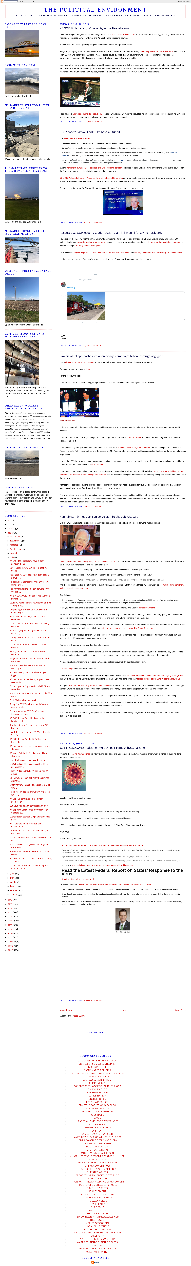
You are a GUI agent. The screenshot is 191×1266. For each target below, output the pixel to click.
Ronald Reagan (68, 669)
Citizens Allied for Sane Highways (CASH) (97, 1074)
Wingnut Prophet (97, 1252)
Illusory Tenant (97, 1124)
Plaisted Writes (97, 1172)
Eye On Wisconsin (97, 1102)
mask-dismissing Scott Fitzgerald (91, 242)
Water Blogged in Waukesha (97, 1239)
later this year (97, 464)
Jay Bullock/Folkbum (97, 1144)
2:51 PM (87, 346)
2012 (10, 929)
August (14, 553)
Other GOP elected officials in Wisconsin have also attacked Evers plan (91, 178)
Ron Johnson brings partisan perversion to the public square (99, 516)
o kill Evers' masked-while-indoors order (162, 242)
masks (120, 160)
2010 (10, 937)
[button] (68, 322)
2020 (10, 533)
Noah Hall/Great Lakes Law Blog (97, 1163)
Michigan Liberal (98, 1150)
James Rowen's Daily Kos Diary (97, 1140)
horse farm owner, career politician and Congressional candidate (95, 168)
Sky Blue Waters (97, 1188)
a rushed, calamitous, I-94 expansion (134, 448)
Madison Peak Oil (97, 1147)
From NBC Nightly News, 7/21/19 (67, 420)
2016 (10, 912)
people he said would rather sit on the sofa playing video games (155, 675)
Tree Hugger (97, 1220)
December (15, 537)
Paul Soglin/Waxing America (97, 1169)
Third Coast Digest (97, 1214)
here (88, 369)
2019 (10, 900)
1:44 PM (87, 506)
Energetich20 (97, 1099)
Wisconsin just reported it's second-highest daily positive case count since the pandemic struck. (102, 845)
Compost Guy (97, 1083)
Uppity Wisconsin (97, 1223)
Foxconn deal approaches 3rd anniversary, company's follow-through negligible (112, 356)
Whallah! (98, 1246)
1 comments (97, 222)
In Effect (97, 1131)
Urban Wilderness (97, 1226)
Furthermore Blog (97, 1109)
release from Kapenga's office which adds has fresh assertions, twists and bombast (115, 884)
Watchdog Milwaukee (97, 1230)
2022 (10, 525)
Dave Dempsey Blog (97, 1093)
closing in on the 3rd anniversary (79, 362)
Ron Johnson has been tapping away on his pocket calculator (88, 561)
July (12, 558)
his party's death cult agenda (88, 246)
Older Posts (180, 1010)
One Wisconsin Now (97, 1166)
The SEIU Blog (97, 1210)
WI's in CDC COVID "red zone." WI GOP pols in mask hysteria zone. (103, 748)
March (13, 886)
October (14, 545)
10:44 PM (87, 122)
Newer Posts (66, 1010)
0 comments (96, 346)
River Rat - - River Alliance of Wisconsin (97, 1182)
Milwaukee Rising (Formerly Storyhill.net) (97, 1156)
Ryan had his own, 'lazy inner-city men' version (89, 685)
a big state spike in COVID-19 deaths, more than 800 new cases (100, 252)
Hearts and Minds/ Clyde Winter (97, 1121)
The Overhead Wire (97, 1204)
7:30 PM (87, 222)
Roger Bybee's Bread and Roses (97, 1185)
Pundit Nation (97, 1179)
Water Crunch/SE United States (97, 1242)
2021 (10, 529)
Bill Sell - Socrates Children (97, 1064)
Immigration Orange (97, 1128)
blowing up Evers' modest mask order (156, 51)
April (12, 882)
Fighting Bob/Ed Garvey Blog (97, 1105)
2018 (10, 904)
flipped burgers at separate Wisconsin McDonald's (159, 679)
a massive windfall (147, 608)
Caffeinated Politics (97, 1070)
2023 (10, 520)
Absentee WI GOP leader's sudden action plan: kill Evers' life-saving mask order (112, 233)
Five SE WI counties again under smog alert (30, 760)
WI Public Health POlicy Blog (97, 1249)
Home (123, 1010)
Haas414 (97, 1118)
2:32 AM (87, 733)
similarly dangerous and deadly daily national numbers (158, 252)
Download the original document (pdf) (78, 879)
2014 (10, 921)
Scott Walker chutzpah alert (23, 700)
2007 (10, 950)
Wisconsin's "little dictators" (124, 34)
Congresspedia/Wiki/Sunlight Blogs (97, 1086)
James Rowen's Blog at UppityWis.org (97, 1137)
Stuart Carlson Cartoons (97, 1195)
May (12, 878)
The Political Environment (95, 10)
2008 (10, 946)
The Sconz (97, 1207)
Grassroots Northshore (97, 1112)
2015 (10, 917)
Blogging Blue (97, 1067)
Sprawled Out (97, 1191)
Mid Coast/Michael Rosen (97, 1153)
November (15, 541)
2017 (10, 908)
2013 (10, 925)
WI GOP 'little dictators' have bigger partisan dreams (94, 28)
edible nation (97, 1096)
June (12, 874)
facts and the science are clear (77, 138)
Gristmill (97, 1115)
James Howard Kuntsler (97, 1134)
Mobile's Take (97, 1160)
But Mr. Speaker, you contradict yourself (29, 806)
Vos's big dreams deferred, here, (87, 114)
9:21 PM (87, 1001)
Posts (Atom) (79, 1016)
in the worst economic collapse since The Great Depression (127, 628)
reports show (135, 437)
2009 (10, 942)
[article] (123, 299)
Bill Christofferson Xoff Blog (97, 1061)
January (14, 895)
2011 (10, 933)
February (14, 890)
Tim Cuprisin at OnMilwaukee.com (97, 1217)
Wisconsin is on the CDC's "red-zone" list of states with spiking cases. (102, 865)
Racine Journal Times (80, 754)
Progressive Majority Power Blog (97, 1175)
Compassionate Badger (97, 1080)
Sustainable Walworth (97, 1198)
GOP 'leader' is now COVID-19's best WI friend (90, 132)
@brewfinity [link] (71, 288)
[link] (63, 294)
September (16, 549)
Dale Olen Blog (97, 1089)
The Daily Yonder (98, 1201)
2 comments (97, 122)
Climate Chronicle (97, 1077)
